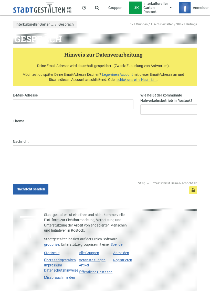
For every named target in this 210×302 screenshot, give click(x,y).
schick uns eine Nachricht (137, 80)
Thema (18, 121)
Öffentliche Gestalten (95, 272)
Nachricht (21, 141)
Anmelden (121, 253)
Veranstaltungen (92, 260)
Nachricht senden (30, 189)
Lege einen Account (117, 74)
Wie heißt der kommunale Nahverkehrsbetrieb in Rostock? (166, 97)
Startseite (51, 253)
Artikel (84, 265)
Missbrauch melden (59, 277)
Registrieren (122, 260)
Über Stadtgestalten (60, 260)
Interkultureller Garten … (35, 24)
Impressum (53, 265)
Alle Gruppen (89, 253)
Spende (116, 244)
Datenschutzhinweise (61, 270)
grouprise (51, 244)
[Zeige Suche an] (97, 7)
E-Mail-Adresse (25, 95)
